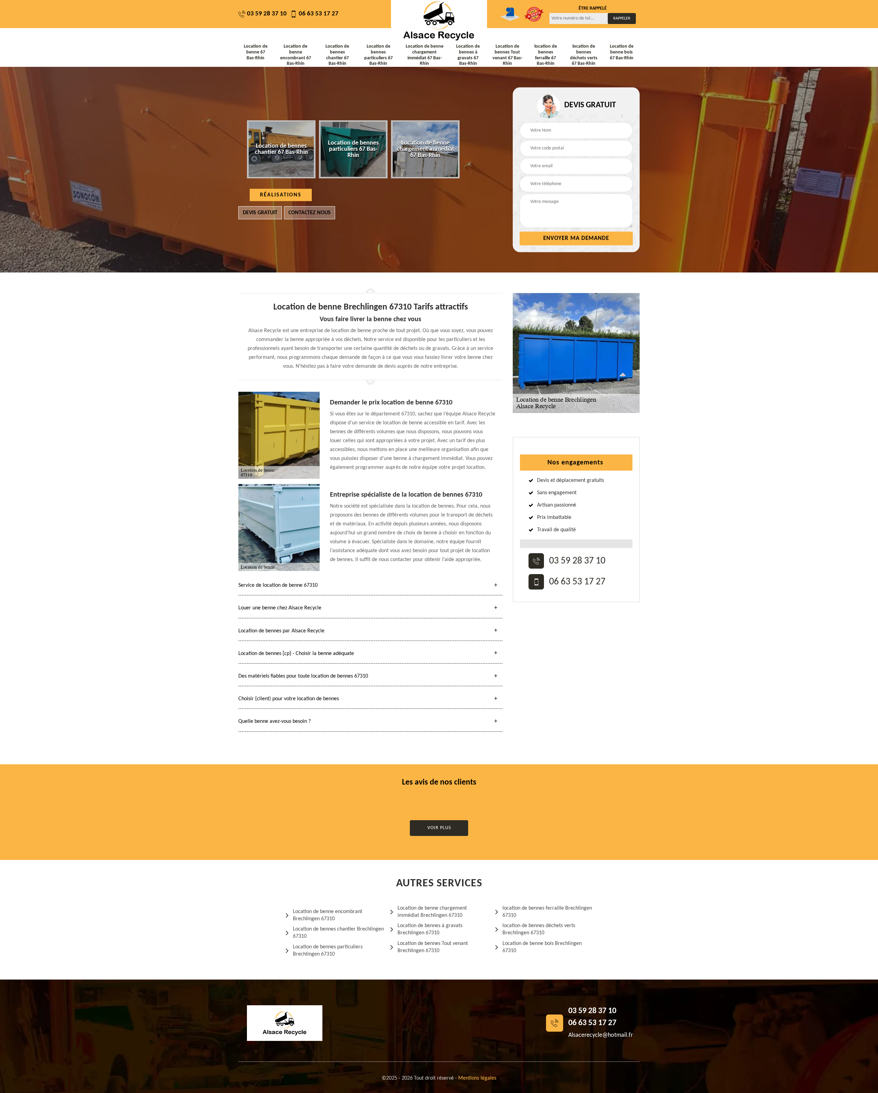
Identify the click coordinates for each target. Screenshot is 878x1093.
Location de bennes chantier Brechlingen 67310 (338, 932)
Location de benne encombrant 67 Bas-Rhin (295, 55)
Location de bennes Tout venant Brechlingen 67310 (433, 947)
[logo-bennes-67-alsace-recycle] (439, 20)
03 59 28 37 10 (267, 14)
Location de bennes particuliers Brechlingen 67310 (328, 950)
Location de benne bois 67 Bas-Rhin (621, 52)
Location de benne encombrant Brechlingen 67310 (327, 915)
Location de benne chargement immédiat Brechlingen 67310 (432, 912)
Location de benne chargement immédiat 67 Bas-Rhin (424, 55)
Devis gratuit (260, 213)
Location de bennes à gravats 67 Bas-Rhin (468, 55)
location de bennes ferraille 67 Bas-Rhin (545, 55)
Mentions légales (477, 1078)
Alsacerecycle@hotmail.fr (600, 1035)
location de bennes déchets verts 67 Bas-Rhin (583, 55)
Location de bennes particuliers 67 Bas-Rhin (378, 55)
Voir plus (439, 827)
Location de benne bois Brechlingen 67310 (542, 947)
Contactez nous (309, 213)
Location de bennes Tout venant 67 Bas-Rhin (507, 55)
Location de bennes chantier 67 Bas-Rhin (337, 55)
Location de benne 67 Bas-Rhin (256, 52)
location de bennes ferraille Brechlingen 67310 (547, 912)
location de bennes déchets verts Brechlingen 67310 (538, 929)
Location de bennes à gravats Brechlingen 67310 (430, 929)
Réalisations (280, 195)
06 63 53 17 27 (319, 14)
